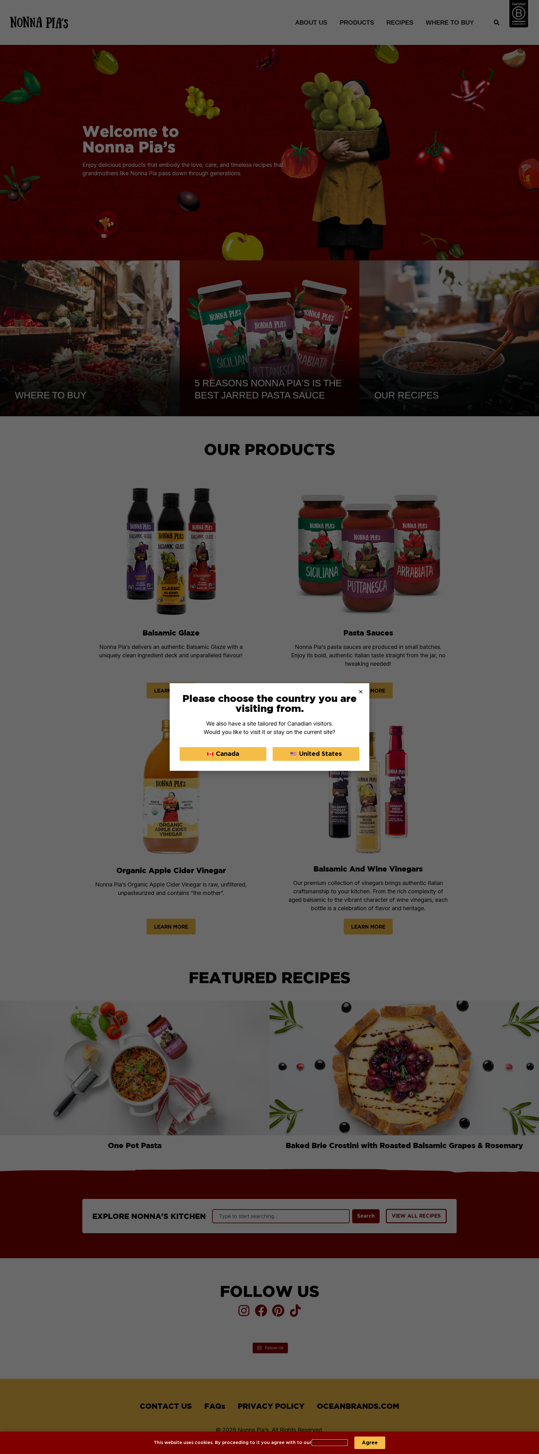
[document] (269, 727)
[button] (360, 691)
